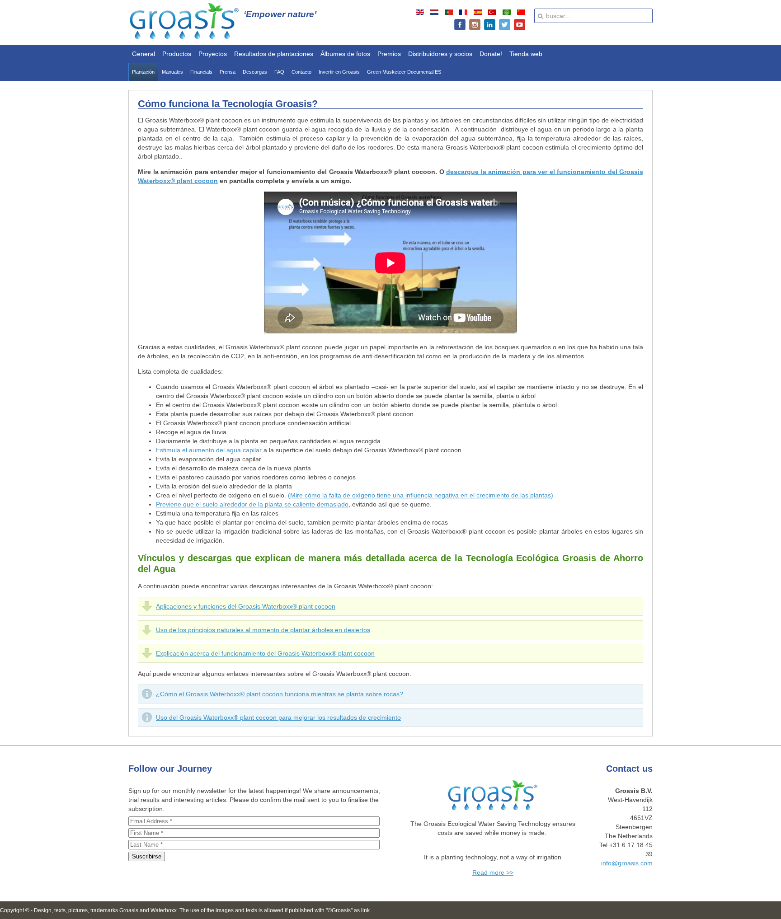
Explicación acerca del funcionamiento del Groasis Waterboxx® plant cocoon (265, 653)
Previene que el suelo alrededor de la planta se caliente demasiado (252, 504)
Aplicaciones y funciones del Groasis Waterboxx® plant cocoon (245, 606)
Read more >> (492, 872)
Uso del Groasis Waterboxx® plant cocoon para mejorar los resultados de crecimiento (278, 717)
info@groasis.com (627, 863)
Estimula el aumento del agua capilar (209, 450)
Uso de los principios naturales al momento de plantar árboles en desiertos (263, 629)
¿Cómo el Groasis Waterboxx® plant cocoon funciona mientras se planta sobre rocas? (279, 694)
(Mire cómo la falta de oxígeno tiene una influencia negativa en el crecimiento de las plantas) (420, 495)
